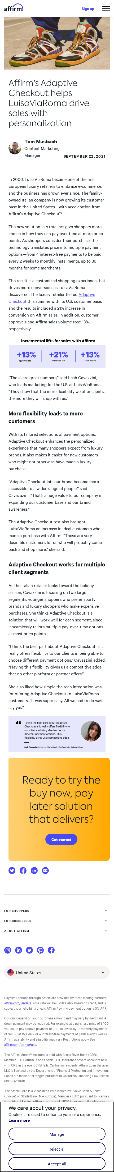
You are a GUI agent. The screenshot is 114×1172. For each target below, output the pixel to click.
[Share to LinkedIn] (34, 870)
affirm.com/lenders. (18, 1002)
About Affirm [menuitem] (16, 931)
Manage (57, 1134)
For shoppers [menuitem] (16, 911)
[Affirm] (13, 8)
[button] (106, 8)
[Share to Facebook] (23, 870)
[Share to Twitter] (11, 870)
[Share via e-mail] (45, 870)
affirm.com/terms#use (20, 1044)
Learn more (19, 1120)
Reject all (57, 1149)
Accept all (57, 1163)
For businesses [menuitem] (18, 921)
